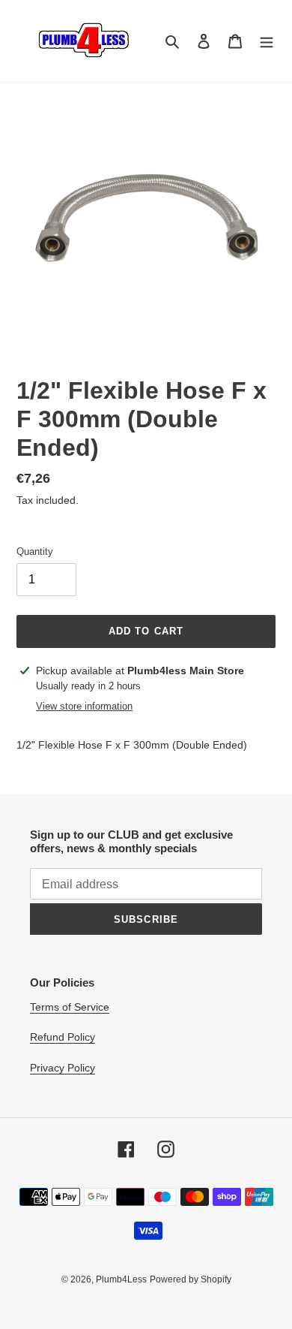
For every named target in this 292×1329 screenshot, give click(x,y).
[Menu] (266, 41)
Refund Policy (62, 1037)
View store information (84, 706)
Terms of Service (69, 1007)
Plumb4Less (121, 1279)
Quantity (34, 551)
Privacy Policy (62, 1068)
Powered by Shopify (190, 1279)
